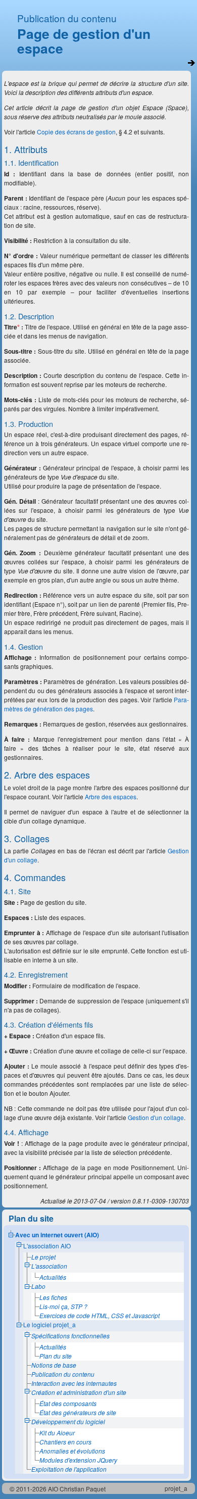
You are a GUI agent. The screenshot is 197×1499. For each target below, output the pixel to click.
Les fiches (53, 1297)
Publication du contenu (67, 18)
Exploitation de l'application (69, 1469)
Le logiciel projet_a (49, 1324)
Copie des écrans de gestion (76, 131)
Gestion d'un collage (156, 1117)
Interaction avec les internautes (74, 1383)
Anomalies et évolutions (72, 1450)
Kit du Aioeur (57, 1432)
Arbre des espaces (110, 796)
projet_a (176, 1488)
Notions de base (53, 1365)
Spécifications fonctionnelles (70, 1335)
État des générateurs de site (77, 1412)
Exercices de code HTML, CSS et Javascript (99, 1315)
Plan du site (55, 1355)
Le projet (43, 1256)
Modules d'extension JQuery (78, 1460)
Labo (38, 1286)
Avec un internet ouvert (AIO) (57, 1234)
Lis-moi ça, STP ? (63, 1306)
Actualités (52, 1277)
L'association (49, 1266)
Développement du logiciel (68, 1421)
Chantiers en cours (65, 1441)
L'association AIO (47, 1245)
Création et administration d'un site (78, 1392)
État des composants (67, 1403)
